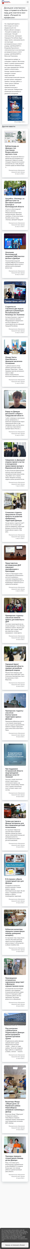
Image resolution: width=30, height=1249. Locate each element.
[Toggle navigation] (27, 2)
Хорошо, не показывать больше (15, 1245)
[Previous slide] (7, 108)
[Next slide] (23, 108)
